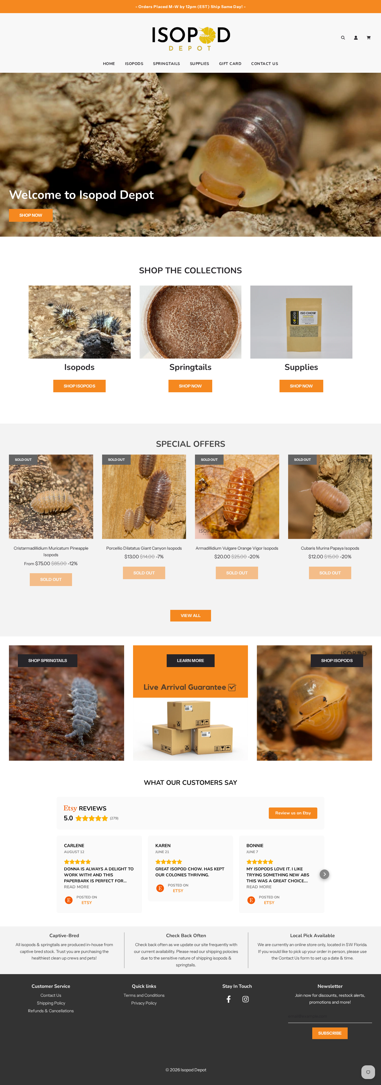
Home (109, 63)
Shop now (30, 215)
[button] (56, 874)
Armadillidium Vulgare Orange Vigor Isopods (237, 548)
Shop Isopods (79, 386)
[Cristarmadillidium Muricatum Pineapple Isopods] (51, 497)
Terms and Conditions (144, 995)
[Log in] (355, 37)
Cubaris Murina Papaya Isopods (330, 548)
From (51, 563)
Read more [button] (76, 887)
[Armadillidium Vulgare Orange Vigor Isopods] (237, 497)
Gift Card (230, 63)
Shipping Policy (51, 1003)
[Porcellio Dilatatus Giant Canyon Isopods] (144, 497)
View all (191, 615)
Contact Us (264, 63)
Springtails (166, 63)
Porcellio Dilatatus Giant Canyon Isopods (144, 548)
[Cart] (369, 37)
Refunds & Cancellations (51, 1010)
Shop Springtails (47, 660)
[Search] (343, 37)
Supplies (199, 63)
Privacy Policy (144, 1003)
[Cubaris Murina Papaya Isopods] (330, 497)
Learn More (190, 660)
